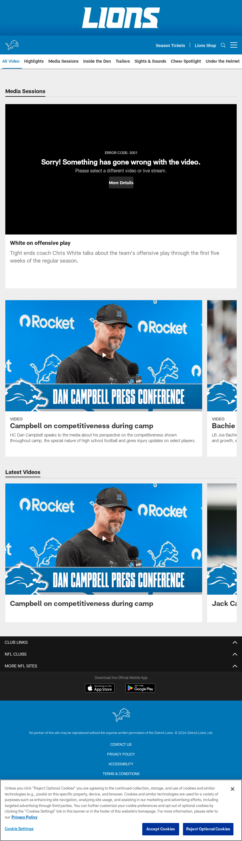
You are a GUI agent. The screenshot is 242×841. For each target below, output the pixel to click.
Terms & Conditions (121, 774)
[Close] (232, 788)
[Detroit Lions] (121, 715)
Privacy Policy (121, 754)
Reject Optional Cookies (208, 829)
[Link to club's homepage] (12, 42)
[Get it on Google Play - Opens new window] (140, 691)
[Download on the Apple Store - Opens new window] (100, 689)
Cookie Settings (19, 828)
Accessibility (121, 764)
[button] (121, 182)
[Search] (223, 45)
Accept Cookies (160, 829)
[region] (121, 810)
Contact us (121, 744)
